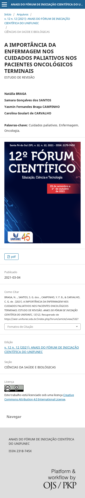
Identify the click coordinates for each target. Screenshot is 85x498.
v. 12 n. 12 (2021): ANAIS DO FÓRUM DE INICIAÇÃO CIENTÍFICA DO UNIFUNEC (37, 21)
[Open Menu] (4, 4)
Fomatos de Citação (20, 327)
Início (7, 14)
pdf (12, 257)
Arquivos (22, 14)
